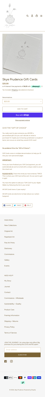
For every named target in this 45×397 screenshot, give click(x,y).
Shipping (15, 90)
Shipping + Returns (11, 321)
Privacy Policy (9, 327)
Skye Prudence (19, 390)
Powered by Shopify (30, 390)
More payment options (22, 120)
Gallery (6, 260)
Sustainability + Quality (12, 304)
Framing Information (11, 315)
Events (6, 266)
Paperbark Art (9, 237)
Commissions (9, 254)
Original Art (8, 231)
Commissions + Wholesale (13, 298)
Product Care (9, 310)
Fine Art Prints (9, 243)
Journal (7, 287)
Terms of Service (10, 333)
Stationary (8, 248)
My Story (7, 281)
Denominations (7, 97)
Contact (7, 292)
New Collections (10, 225)
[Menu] (41, 15)
